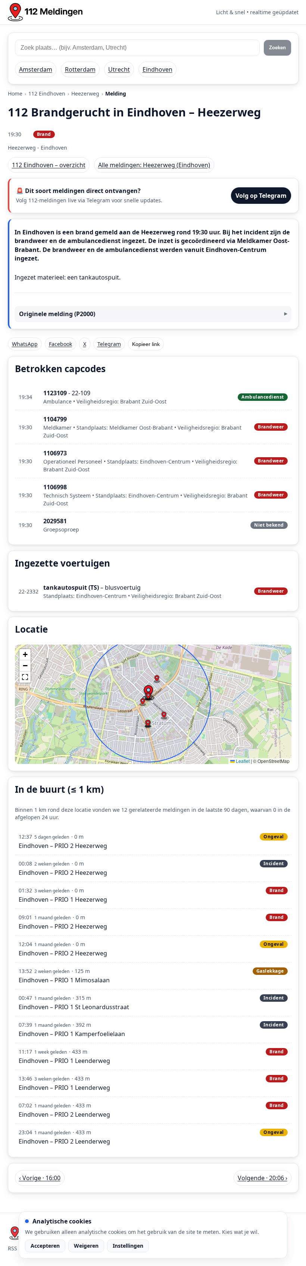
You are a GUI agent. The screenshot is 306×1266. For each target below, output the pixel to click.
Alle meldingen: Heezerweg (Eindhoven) (154, 165)
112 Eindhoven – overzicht (48, 165)
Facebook (60, 343)
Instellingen (128, 1245)
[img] (153, 704)
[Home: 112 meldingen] (45, 12)
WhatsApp (25, 343)
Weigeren (86, 1245)
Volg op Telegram (261, 195)
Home (15, 93)
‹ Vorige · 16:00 (39, 1178)
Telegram (109, 343)
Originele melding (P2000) (57, 314)
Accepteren (45, 1245)
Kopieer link (146, 344)
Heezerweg (85, 93)
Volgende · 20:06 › (262, 1178)
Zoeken (277, 47)
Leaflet (242, 761)
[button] (148, 696)
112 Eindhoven (46, 93)
